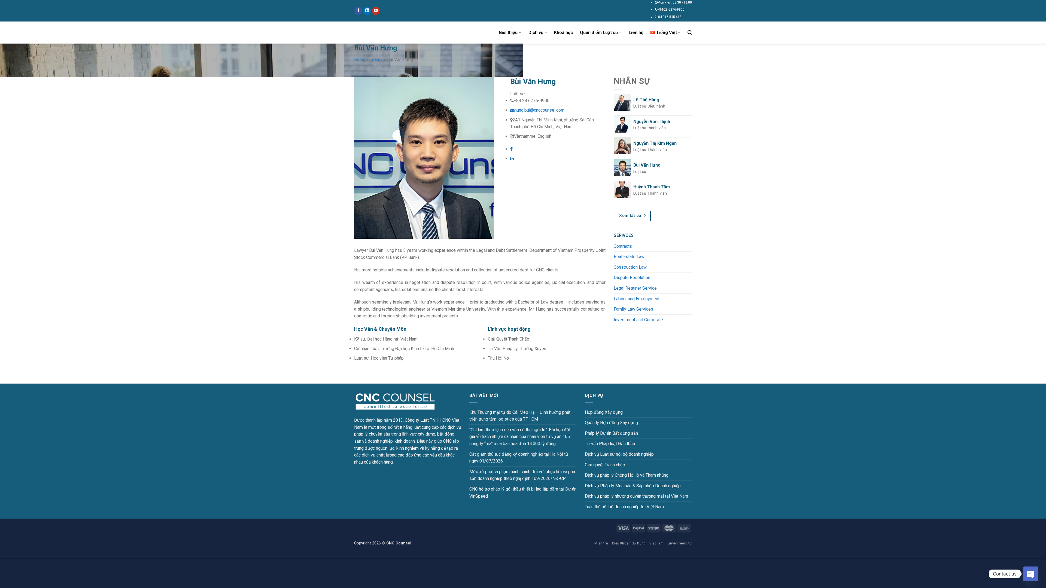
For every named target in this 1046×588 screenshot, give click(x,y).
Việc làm (656, 543)
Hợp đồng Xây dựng (604, 412)
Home (360, 59)
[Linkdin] (512, 158)
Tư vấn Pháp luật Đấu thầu (610, 443)
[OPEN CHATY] (1030, 573)
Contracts (623, 246)
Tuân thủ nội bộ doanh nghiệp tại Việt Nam (624, 506)
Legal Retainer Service (635, 288)
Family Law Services (633, 309)
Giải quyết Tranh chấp (605, 464)
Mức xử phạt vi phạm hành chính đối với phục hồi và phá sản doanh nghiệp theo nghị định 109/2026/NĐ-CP (522, 475)
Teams (376, 59)
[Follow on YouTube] (376, 11)
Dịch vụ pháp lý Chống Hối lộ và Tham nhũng (626, 475)
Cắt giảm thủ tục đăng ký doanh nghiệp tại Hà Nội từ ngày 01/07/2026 (518, 458)
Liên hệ (636, 32)
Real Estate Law (629, 256)
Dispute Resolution (632, 277)
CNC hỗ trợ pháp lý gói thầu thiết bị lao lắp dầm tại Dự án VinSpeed (522, 492)
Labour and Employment (636, 298)
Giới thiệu (508, 32)
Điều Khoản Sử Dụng (629, 543)
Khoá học (563, 32)
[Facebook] (511, 149)
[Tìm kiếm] (690, 32)
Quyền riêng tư (679, 543)
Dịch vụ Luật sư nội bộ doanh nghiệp (619, 454)
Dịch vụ (535, 32)
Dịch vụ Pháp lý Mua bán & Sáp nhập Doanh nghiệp (633, 485)
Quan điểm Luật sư (599, 32)
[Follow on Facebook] (358, 11)
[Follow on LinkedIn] (367, 11)
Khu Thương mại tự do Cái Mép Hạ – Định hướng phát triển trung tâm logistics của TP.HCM (519, 416)
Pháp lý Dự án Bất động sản (611, 433)
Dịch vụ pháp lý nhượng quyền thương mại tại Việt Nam (636, 496)
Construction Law (630, 267)
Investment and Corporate (638, 319)
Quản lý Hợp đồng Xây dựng (611, 422)
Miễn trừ (601, 543)
